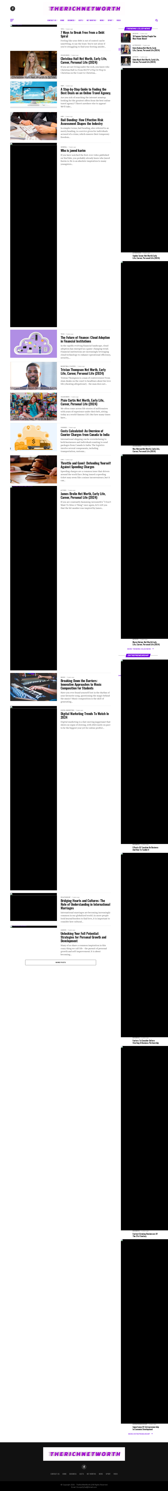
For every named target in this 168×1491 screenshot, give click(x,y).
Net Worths (91, 20)
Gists (80, 20)
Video (119, 20)
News (102, 20)
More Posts (61, 962)
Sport (110, 20)
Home (62, 20)
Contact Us (51, 20)
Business (71, 20)
